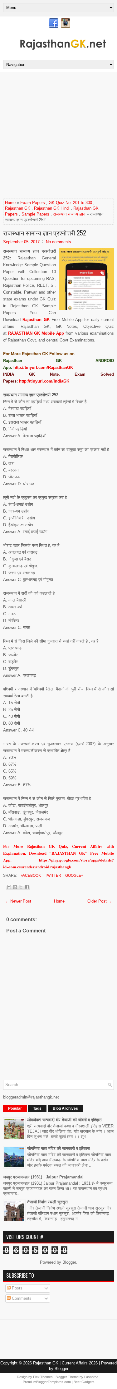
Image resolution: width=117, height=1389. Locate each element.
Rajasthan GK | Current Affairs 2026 (65, 1363)
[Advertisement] (58, 136)
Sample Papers (35, 214)
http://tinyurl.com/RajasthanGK (43, 367)
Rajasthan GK (17, 208)
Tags (37, 1108)
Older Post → (99, 901)
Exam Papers (32, 202)
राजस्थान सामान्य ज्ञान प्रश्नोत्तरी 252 (44, 232)
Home (10, 202)
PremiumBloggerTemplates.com (47, 1382)
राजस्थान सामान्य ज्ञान (69, 214)
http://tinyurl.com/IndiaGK (44, 381)
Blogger (69, 1262)
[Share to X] (21, 887)
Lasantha (91, 1377)
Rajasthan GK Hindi (52, 208)
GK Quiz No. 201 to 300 (70, 202)
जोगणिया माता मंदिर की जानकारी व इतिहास (58, 1148)
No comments (58, 241)
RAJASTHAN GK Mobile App (36, 333)
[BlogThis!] (15, 887)
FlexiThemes (43, 1377)
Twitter (52, 875)
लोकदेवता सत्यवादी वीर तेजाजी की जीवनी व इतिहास (64, 1119)
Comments (21, 1298)
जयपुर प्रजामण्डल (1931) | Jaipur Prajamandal (43, 1177)
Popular (15, 1108)
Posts (16, 1288)
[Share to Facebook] (27, 887)
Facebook (30, 875)
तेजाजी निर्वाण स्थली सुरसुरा (47, 1202)
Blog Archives (65, 1108)
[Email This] (9, 887)
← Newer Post (18, 901)
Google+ (73, 875)
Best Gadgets (84, 1382)
